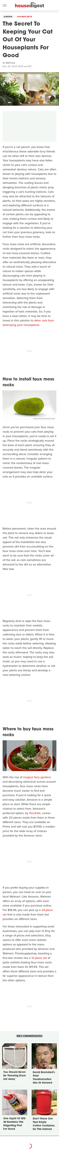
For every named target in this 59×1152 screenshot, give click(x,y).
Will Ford (10, 63)
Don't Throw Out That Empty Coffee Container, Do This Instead (44, 1124)
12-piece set (39, 958)
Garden (8, 16)
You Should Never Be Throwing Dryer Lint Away (14, 1076)
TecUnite (34, 813)
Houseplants (24, 16)
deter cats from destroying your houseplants (28, 322)
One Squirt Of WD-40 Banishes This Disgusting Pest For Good (14, 1123)
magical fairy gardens (37, 777)
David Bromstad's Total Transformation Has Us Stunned (44, 1077)
